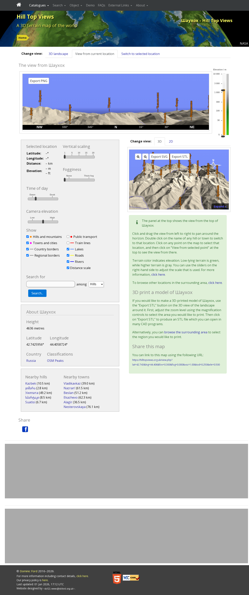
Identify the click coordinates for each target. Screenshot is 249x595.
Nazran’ (69, 388)
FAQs (101, 5)
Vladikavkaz (72, 383)
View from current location (94, 54)
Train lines (82, 243)
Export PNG (38, 81)
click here (158, 274)
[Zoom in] (138, 157)
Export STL (180, 156)
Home (22, 38)
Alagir (68, 402)
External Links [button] (119, 5)
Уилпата (31, 393)
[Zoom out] (145, 157)
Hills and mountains (47, 237)
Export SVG (159, 156)
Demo (90, 5)
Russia (31, 360)
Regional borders (47, 255)
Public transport (85, 237)
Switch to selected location (140, 54)
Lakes (79, 249)
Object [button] (75, 5)
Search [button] (58, 5)
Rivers (79, 262)
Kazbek (30, 383)
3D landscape (58, 54)
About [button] (141, 5)
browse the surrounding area (185, 332)
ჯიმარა (30, 388)
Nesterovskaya (75, 407)
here (45, 580)
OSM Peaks (55, 360)
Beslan (69, 393)
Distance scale (80, 268)
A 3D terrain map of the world (47, 25)
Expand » (220, 206)
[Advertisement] (126, 471)
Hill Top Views (35, 16)
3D (160, 141)
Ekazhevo (71, 397)
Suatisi (30, 402)
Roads (79, 255)
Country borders (46, 249)
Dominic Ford (28, 571)
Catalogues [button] (37, 5)
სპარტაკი (32, 397)
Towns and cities (45, 243)
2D (171, 141)
